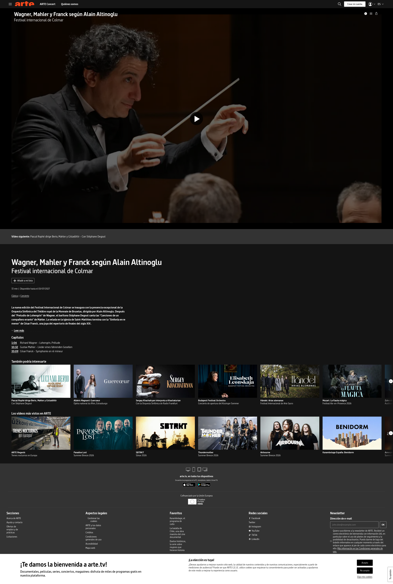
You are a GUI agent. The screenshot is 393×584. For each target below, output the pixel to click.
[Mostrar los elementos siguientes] (391, 381)
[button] (339, 4)
